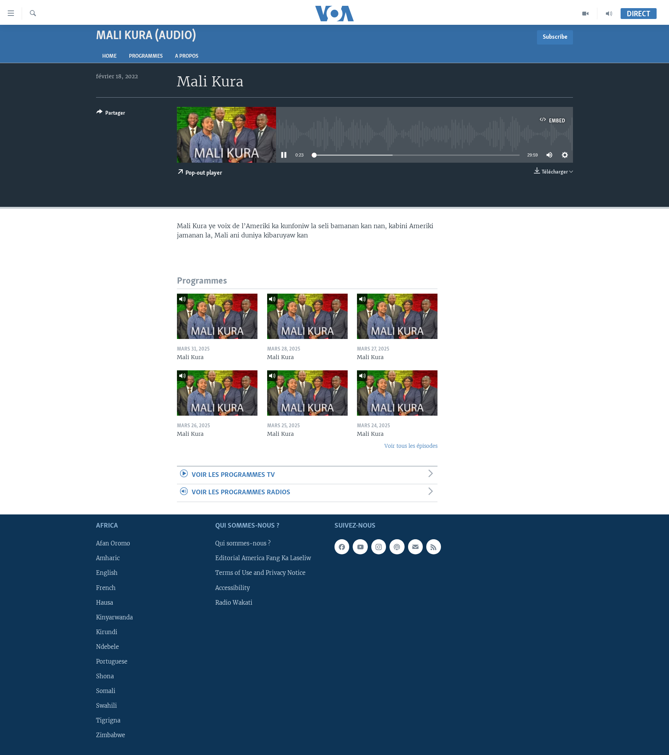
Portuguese (111, 661)
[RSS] (433, 546)
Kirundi (106, 631)
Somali (105, 690)
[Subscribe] (415, 546)
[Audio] (609, 13)
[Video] (585, 13)
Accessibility (232, 587)
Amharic (108, 558)
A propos (186, 56)
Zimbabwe (110, 735)
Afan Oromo (113, 543)
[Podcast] (396, 546)
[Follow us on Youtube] (360, 546)
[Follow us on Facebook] (341, 546)
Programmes (146, 56)
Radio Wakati (233, 602)
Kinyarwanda (114, 617)
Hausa (104, 602)
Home (109, 56)
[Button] (110, 114)
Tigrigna (108, 720)
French (106, 587)
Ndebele (107, 646)
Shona (105, 675)
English (107, 572)
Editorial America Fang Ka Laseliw (263, 558)
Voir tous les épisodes (410, 446)
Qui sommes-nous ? (243, 543)
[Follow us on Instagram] (378, 546)
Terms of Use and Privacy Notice (260, 572)
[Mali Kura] (217, 316)
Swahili (106, 705)
